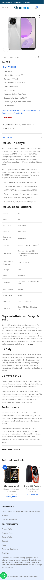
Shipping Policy (7, 533)
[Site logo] (22, 7)
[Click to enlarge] (5, 49)
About (4, 545)
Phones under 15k (27, 125)
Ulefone (13, 491)
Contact (5, 541)
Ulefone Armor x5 (11, 486)
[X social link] (10, 128)
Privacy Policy (7, 529)
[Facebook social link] (8, 128)
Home (4, 57)
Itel (18, 57)
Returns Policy (7, 537)
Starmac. (30, 344)
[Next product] (41, 57)
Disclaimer (6, 553)
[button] (3, 575)
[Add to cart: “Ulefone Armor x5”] (18, 467)
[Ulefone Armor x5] (11, 474)
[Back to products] (38, 57)
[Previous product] (35, 57)
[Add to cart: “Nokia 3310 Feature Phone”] (39, 467)
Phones (11, 57)
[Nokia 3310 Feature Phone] (32, 474)
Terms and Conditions (10, 549)
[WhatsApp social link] (13, 128)
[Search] (41, 7)
